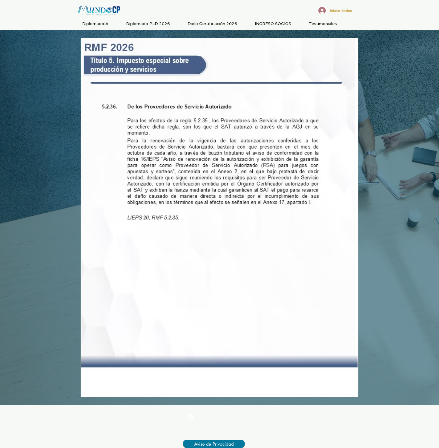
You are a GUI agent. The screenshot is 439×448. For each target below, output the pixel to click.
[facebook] (191, 417)
